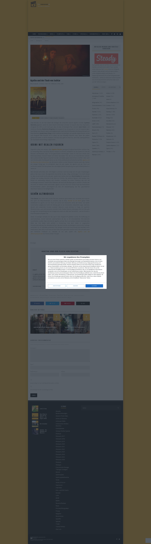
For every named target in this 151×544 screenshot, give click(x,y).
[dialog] (76, 272)
